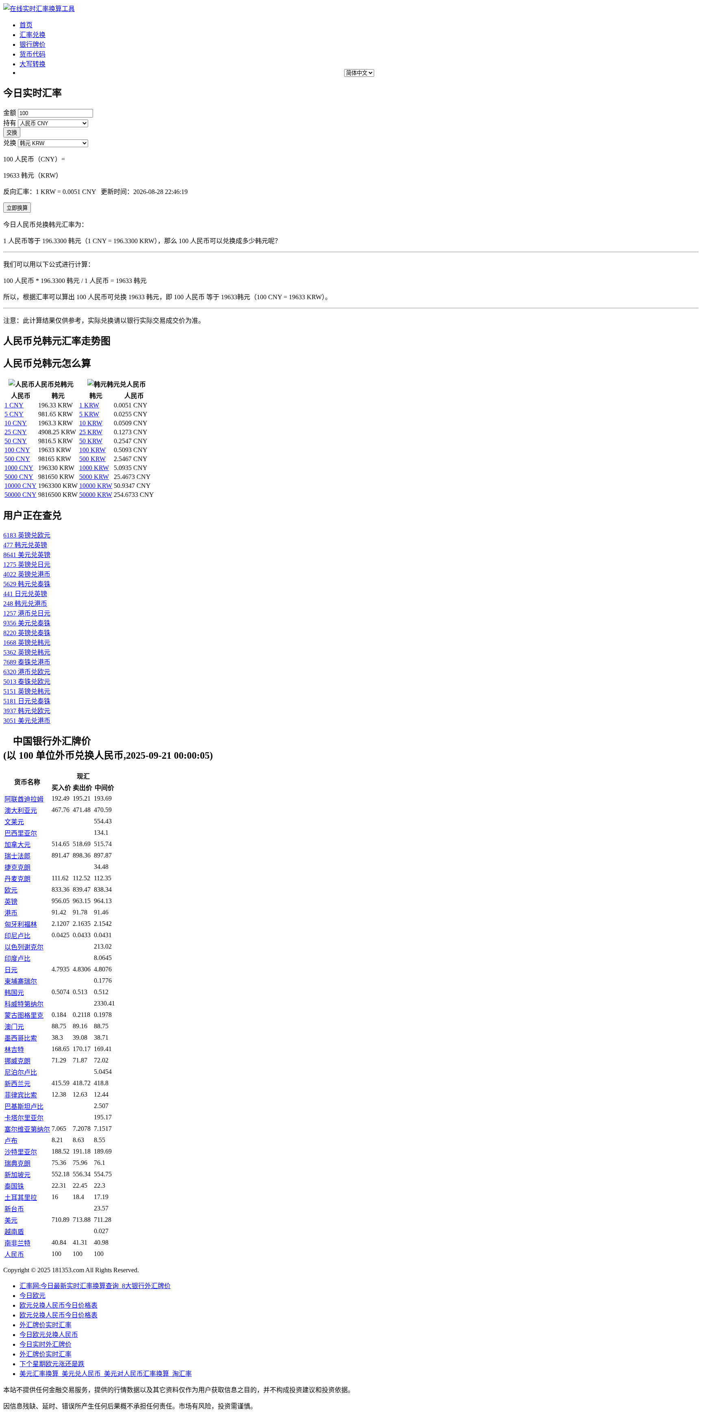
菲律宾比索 (20, 1095)
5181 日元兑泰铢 (26, 701)
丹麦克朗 (17, 878)
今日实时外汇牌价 (46, 1344)
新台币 (14, 1209)
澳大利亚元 (20, 810)
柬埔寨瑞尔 (20, 981)
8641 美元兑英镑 (26, 554)
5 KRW (89, 414)
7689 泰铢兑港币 (26, 662)
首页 (26, 25)
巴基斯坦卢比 (23, 1106)
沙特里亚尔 (20, 1152)
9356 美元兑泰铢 (26, 623)
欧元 (10, 890)
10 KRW (90, 423)
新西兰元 (17, 1083)
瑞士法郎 (17, 856)
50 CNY (15, 441)
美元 (10, 1220)
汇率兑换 (33, 34)
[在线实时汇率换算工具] (39, 8)
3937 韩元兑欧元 (26, 710)
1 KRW (89, 405)
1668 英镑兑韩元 (26, 642)
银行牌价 (33, 44)
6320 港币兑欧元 (26, 671)
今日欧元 (33, 1295)
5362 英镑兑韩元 (26, 652)
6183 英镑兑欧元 (26, 535)
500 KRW (92, 458)
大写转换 (33, 64)
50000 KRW (95, 494)
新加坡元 (17, 1174)
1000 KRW (94, 467)
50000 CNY (20, 494)
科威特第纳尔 (23, 1004)
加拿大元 (17, 844)
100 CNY (17, 449)
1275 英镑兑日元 (26, 564)
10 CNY (15, 423)
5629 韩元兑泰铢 (26, 584)
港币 (10, 913)
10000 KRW (95, 485)
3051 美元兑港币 (26, 720)
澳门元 (14, 1026)
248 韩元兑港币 (25, 603)
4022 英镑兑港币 (26, 574)
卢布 (10, 1140)
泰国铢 (14, 1186)
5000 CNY (18, 476)
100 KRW (92, 449)
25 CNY (15, 432)
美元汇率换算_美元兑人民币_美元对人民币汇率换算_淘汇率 (106, 1373)
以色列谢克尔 (23, 947)
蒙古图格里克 (23, 1015)
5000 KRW (94, 476)
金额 (9, 112)
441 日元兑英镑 (25, 593)
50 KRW (90, 441)
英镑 (10, 901)
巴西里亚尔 (20, 833)
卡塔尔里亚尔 (23, 1117)
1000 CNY (18, 467)
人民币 (14, 1254)
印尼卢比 (17, 935)
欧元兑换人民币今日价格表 (59, 1305)
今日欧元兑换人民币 (49, 1334)
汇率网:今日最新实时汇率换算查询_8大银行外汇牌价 (95, 1285)
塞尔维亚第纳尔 (27, 1129)
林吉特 (14, 1049)
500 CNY (17, 458)
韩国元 (14, 992)
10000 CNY (20, 485)
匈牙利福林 (20, 924)
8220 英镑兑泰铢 (26, 632)
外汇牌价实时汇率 (46, 1324)
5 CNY (14, 414)
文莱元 (14, 821)
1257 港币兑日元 (26, 613)
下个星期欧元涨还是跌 (52, 1363)
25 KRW (90, 432)
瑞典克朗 (17, 1163)
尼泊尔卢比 (20, 1072)
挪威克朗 (17, 1061)
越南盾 (14, 1231)
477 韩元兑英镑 (25, 545)
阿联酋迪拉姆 (23, 799)
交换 (11, 133)
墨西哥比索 (20, 1038)
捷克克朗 (17, 867)
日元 (10, 969)
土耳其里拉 (20, 1197)
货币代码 (33, 54)
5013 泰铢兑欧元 (26, 681)
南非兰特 (17, 1243)
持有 (9, 123)
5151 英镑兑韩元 (26, 691)
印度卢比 (17, 958)
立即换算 (17, 208)
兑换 (9, 142)
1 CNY (14, 405)
